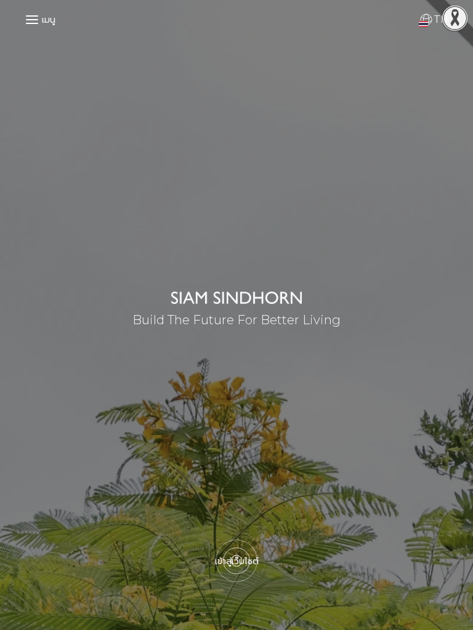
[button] (29, 17)
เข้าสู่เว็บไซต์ (237, 561)
